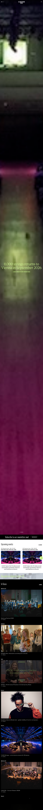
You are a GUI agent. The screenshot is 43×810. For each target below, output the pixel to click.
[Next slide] (41, 558)
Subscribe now (34, 537)
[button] (41, 1)
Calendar (40, 544)
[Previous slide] (1, 558)
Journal (40, 584)
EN (2, 1)
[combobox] (3, 2)
